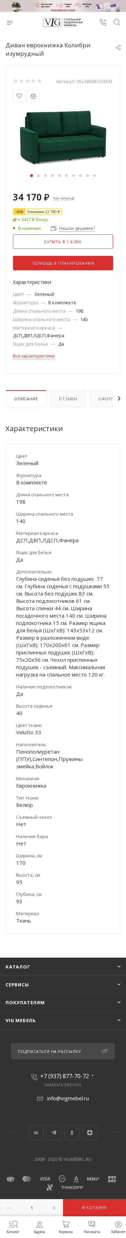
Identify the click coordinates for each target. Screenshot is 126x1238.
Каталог (18, 967)
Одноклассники (71, 1132)
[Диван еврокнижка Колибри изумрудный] (63, 136)
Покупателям (25, 1002)
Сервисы (17, 984)
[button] (31, 175)
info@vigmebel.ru (68, 1098)
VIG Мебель (21, 1020)
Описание (26, 398)
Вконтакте (36, 1132)
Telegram (54, 1132)
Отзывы (68, 398)
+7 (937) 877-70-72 (64, 1076)
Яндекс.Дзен (89, 1132)
